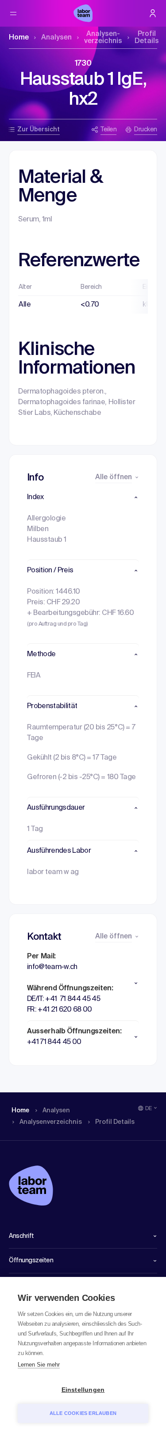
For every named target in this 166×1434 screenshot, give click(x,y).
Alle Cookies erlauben (83, 1413)
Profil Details (147, 38)
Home (19, 37)
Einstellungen (83, 1390)
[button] (83, 497)
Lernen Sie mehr (39, 1364)
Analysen (56, 37)
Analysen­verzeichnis (103, 38)
